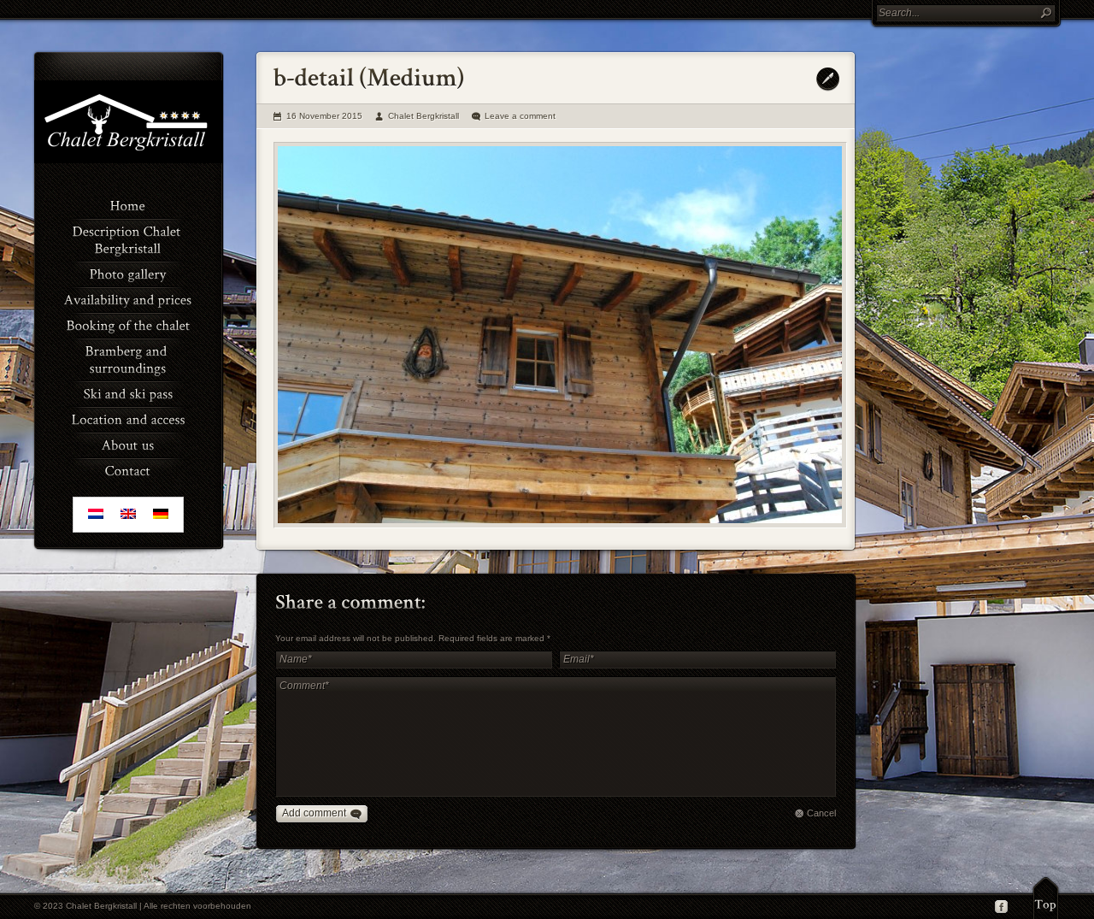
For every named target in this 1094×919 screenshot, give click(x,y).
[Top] (1046, 897)
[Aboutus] (128, 444)
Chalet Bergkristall (423, 116)
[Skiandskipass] (128, 392)
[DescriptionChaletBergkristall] (128, 238)
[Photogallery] (128, 273)
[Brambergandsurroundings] (128, 358)
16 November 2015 (324, 116)
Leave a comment (520, 116)
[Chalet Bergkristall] (128, 160)
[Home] (128, 204)
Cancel (821, 813)
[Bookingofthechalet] (128, 324)
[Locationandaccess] (128, 418)
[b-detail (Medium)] (560, 335)
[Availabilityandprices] (128, 298)
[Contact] (128, 469)
